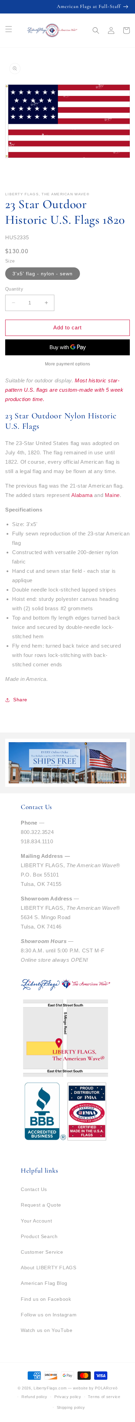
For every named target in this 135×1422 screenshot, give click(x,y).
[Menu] (8, 29)
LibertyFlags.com (50, 1388)
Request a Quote (41, 1205)
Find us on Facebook (46, 1299)
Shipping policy (71, 1407)
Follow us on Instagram (48, 1314)
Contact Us (34, 1189)
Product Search (39, 1236)
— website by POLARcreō (92, 1388)
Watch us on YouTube (46, 1330)
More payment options (67, 364)
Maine (112, 495)
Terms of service (104, 1397)
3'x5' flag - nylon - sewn (42, 273)
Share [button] (20, 699)
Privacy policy (67, 1397)
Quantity (14, 289)
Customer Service (42, 1252)
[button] (96, 30)
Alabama (82, 495)
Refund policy (34, 1397)
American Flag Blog (44, 1283)
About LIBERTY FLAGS (48, 1267)
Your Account (36, 1221)
